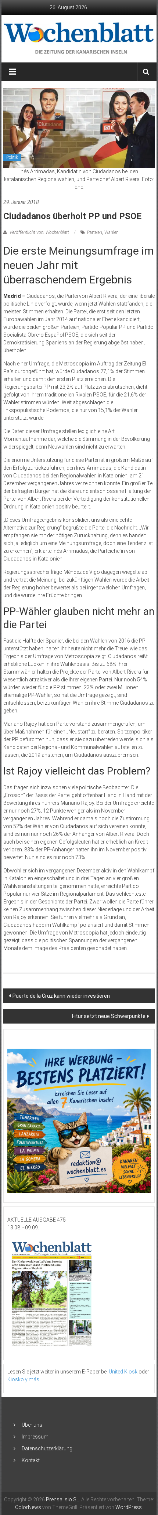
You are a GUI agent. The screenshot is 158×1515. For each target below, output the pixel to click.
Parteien (94, 232)
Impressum (35, 1437)
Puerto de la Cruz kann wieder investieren (61, 996)
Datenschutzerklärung (47, 1448)
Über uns (32, 1425)
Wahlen (111, 232)
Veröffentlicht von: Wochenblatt (39, 232)
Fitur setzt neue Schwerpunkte (109, 1016)
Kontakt (31, 1460)
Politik (12, 157)
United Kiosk (123, 1372)
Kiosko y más (23, 1379)
